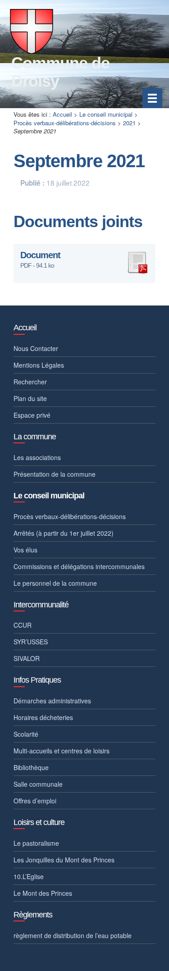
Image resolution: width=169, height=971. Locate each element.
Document (40, 255)
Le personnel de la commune (55, 583)
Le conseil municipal (105, 114)
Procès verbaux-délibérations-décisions (65, 123)
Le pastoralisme (36, 843)
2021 (129, 123)
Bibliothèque (31, 767)
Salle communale (38, 784)
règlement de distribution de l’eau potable (73, 935)
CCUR (23, 624)
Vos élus (25, 549)
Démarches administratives (52, 700)
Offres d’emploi (35, 800)
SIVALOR (27, 658)
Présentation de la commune (55, 474)
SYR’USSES (31, 641)
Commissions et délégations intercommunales (79, 566)
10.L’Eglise (29, 876)
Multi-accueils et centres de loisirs (62, 750)
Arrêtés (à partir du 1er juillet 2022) (64, 533)
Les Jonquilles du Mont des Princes (64, 859)
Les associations (37, 457)
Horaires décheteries (43, 717)
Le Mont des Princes (43, 893)
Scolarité (26, 734)
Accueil (62, 114)
